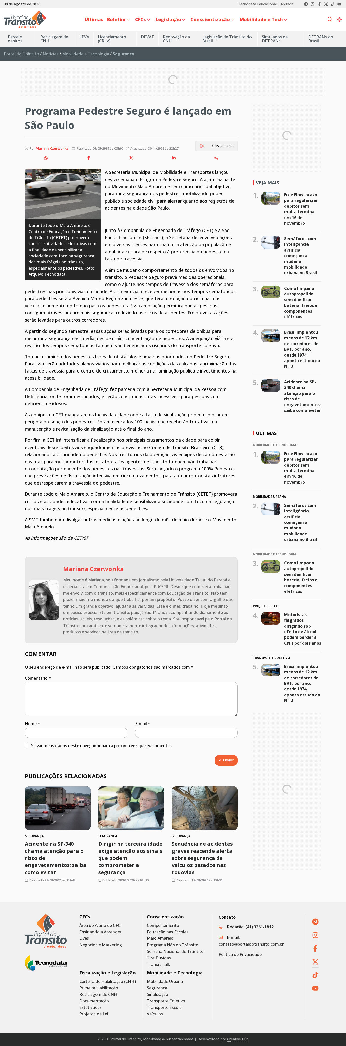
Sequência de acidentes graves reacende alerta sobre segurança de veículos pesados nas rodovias (202, 858)
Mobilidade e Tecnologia (85, 54)
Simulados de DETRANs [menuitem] (275, 39)
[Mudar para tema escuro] (339, 19)
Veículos (155, 1014)
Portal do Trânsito (21, 54)
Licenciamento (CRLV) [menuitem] (112, 39)
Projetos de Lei (93, 1014)
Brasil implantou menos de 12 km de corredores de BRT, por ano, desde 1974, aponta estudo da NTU (302, 349)
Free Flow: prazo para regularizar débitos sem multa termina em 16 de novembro (301, 209)
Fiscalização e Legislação (107, 972)
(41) (260, 927)
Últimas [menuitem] (94, 19)
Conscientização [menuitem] (210, 19)
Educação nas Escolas (167, 932)
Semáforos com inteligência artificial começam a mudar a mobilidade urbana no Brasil (300, 255)
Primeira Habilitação (98, 988)
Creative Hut (237, 1039)
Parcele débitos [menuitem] (15, 39)
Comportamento (163, 925)
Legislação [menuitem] (168, 19)
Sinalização (157, 994)
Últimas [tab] (266, 433)
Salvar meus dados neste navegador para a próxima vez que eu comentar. (101, 745)
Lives (84, 938)
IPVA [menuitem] (84, 37)
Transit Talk (158, 964)
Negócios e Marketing (100, 945)
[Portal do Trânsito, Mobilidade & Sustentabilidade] (46, 931)
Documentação (94, 1001)
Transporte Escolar (165, 1007)
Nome (32, 723)
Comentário (38, 678)
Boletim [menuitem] (116, 19)
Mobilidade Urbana (165, 981)
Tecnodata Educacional (257, 4)
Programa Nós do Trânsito (172, 945)
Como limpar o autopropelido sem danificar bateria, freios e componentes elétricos (300, 303)
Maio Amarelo (160, 938)
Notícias (51, 54)
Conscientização (165, 916)
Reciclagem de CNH (98, 994)
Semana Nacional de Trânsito (175, 951)
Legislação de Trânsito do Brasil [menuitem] (227, 39)
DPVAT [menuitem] (147, 37)
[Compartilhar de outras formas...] (216, 158)
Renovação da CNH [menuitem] (176, 39)
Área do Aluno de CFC (99, 925)
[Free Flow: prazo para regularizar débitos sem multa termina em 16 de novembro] (270, 198)
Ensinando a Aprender (100, 932)
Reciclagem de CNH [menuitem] (54, 39)
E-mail (142, 723)
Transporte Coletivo (166, 1001)
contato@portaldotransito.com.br (251, 944)
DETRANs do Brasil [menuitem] (320, 39)
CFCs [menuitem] (140, 19)
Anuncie (287, 4)
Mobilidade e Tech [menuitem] (261, 19)
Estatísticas (90, 1007)
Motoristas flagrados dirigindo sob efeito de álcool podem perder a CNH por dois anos (302, 629)
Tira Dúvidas (159, 957)
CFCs (84, 916)
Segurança (157, 988)
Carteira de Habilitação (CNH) (107, 981)
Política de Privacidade (240, 954)
